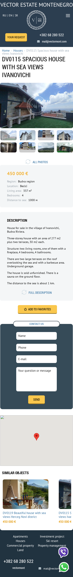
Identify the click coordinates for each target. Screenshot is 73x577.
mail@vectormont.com (54, 41)
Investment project (52, 536)
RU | (5, 15)
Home (6, 50)
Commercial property (20, 545)
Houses (18, 50)
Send (36, 399)
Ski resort (52, 541)
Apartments (20, 536)
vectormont (18, 568)
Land (20, 550)
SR (16, 15)
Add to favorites (39, 309)
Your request (16, 37)
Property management (52, 545)
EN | (11, 15)
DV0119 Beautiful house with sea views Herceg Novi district (24, 515)
